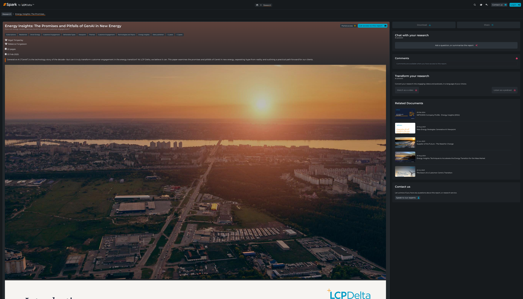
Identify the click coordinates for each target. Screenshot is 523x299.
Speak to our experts (406, 197)
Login (513, 5)
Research (6, 14)
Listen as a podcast (503, 90)
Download (422, 25)
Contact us (497, 5)
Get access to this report (370, 26)
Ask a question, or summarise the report (454, 45)
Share (486, 25)
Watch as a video (405, 90)
